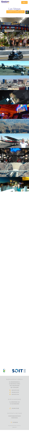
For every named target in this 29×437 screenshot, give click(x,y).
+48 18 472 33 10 (15, 390)
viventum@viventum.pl (14, 416)
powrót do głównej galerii (15, 11)
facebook (15, 422)
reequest (14, 427)
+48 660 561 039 (15, 392)
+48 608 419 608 (15, 408)
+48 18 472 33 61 (15, 394)
